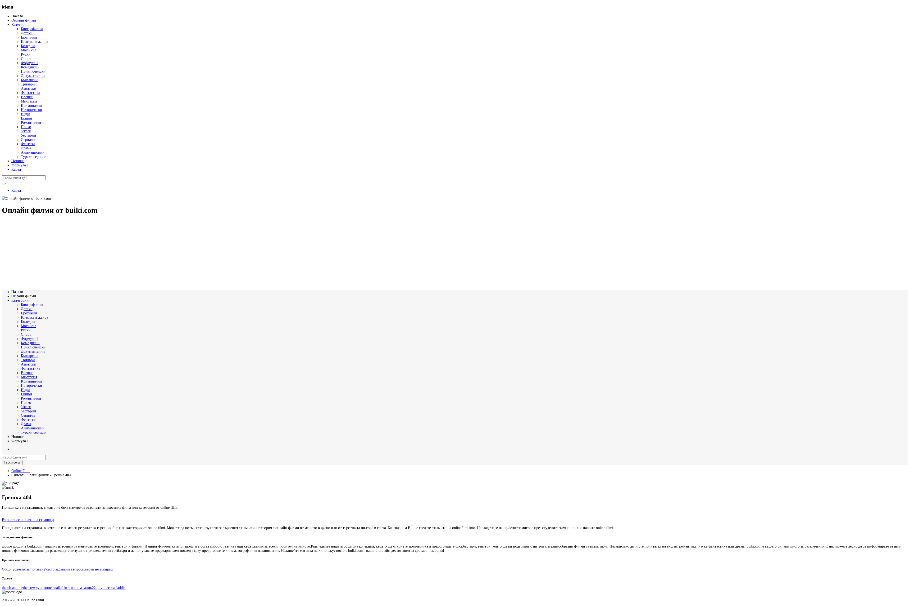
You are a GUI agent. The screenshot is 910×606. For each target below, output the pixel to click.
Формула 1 (29, 63)
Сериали (28, 140)
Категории (20, 24)
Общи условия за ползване (23, 569)
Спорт (26, 59)
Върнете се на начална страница (28, 520)
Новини (17, 161)
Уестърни (28, 135)
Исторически (31, 110)
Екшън (26, 118)
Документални (33, 76)
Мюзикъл (28, 50)
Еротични (29, 37)
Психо (26, 127)
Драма (26, 148)
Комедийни (30, 67)
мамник (85, 588)
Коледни (28, 46)
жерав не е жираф (98, 569)
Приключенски (33, 71)
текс (70, 588)
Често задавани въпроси (64, 569)
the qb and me (12, 588)
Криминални (31, 105)
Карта (16, 169)
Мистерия (29, 101)
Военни (27, 97)
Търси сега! (12, 462)
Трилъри (28, 84)
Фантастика (30, 93)
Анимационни (33, 152)
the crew (29, 588)
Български (29, 80)
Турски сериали (33, 157)
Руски (26, 54)
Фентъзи (28, 144)
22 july (97, 588)
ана (76, 588)
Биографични (32, 29)
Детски (26, 33)
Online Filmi (20, 471)
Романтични (31, 122)
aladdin (120, 588)
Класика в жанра (34, 42)
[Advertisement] (144, 253)
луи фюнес (44, 588)
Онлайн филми (23, 20)
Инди (25, 114)
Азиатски (28, 88)
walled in (60, 588)
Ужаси (26, 131)
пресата (108, 588)
